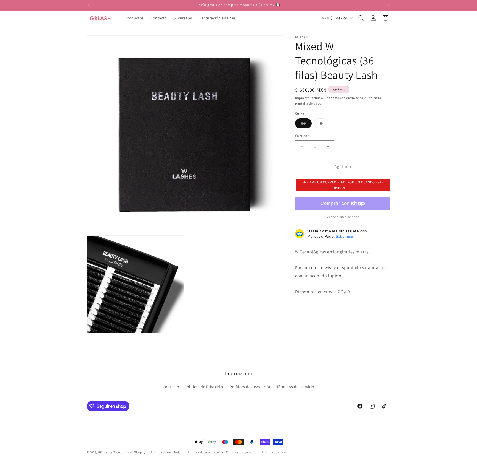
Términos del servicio (295, 386)
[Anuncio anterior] (89, 5)
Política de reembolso (166, 452)
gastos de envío (343, 98)
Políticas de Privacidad (204, 386)
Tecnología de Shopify (129, 452)
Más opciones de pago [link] (342, 217)
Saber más (345, 236)
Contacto (171, 386)
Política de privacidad (204, 452)
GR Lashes (105, 452)
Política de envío (274, 452)
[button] (361, 18)
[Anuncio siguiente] (388, 5)
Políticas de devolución (250, 386)
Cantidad (302, 135)
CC (306, 124)
